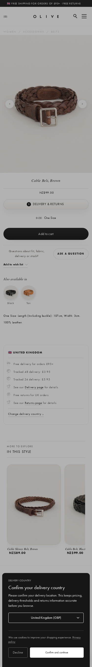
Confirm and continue (56, 652)
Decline (18, 652)
